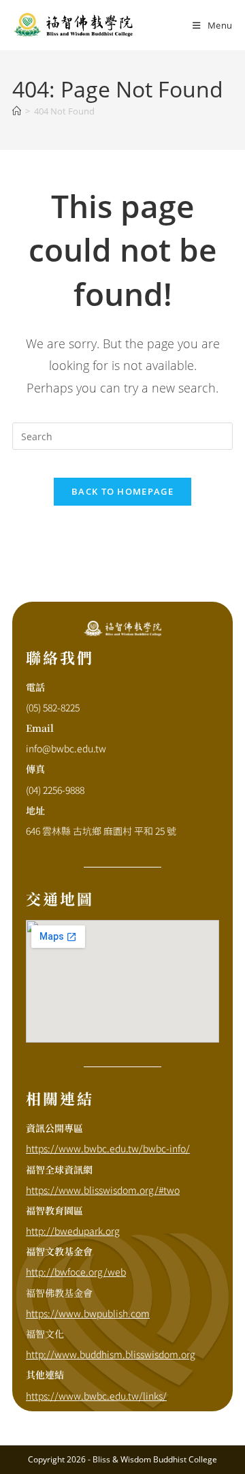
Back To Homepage (122, 491)
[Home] (16, 111)
